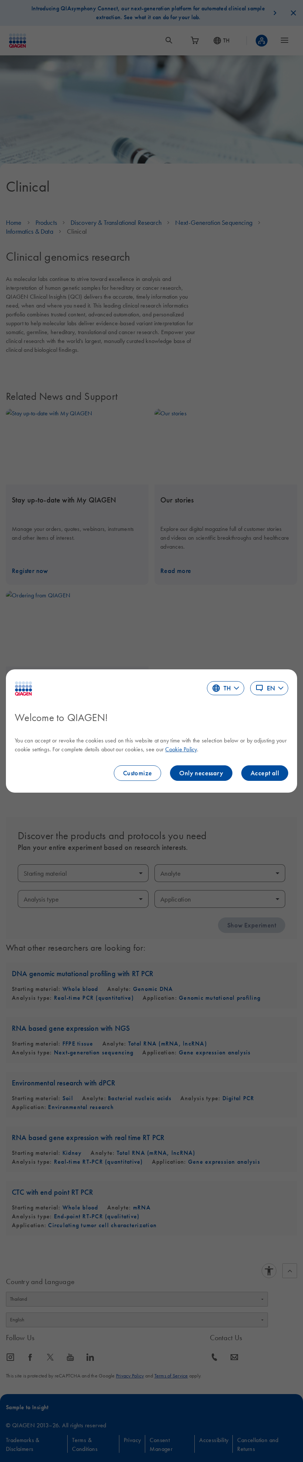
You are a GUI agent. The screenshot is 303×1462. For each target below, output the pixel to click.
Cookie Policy (181, 749)
